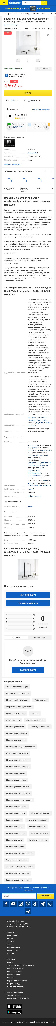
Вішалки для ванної (37, 827)
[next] (51, 171)
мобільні (47, 423)
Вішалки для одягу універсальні (19, 853)
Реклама (10, 954)
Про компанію (12, 935)
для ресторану (34, 458)
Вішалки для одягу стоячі (16, 807)
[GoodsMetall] (10, 143)
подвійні (39, 423)
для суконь (32, 448)
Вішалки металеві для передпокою (20, 747)
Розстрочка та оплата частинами (20, 965)
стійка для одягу (34, 496)
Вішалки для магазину (15, 773)
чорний (31, 489)
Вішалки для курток (14, 840)
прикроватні (42, 418)
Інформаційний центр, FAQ (17, 924)
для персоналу (34, 475)
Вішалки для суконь (39, 833)
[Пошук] (44, 3)
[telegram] (42, 904)
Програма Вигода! (14, 984)
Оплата (10, 962)
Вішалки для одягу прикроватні (19, 800)
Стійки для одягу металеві (17, 753)
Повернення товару (14, 971)
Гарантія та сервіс (14, 975)
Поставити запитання (28, 603)
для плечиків (33, 445)
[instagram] (21, 904)
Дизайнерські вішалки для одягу (19, 867)
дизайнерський (34, 420)
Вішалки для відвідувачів (16, 733)
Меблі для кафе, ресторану (17, 700)
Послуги (10, 978)
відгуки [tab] (15, 638)
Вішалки (35, 713)
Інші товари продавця (41, 109)
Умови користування (15, 995)
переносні (32, 425)
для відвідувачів (34, 473)
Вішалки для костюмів (15, 813)
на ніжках (32, 418)
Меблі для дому (40, 700)
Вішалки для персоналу (39, 727)
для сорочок (33, 455)
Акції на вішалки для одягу (17, 687)
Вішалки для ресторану (37, 820)
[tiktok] (35, 904)
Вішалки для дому (13, 820)
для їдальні (46, 463)
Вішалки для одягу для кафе (17, 880)
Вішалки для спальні (34, 720)
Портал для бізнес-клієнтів (18, 998)
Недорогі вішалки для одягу (17, 693)
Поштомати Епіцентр (15, 987)
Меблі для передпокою (15, 713)
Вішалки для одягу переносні (18, 793)
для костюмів (33, 450)
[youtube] (13, 904)
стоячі (44, 420)
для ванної (32, 483)
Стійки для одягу (13, 720)
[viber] (28, 904)
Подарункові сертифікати (17, 981)
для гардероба (45, 485)
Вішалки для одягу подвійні (17, 760)
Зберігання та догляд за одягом (19, 707)
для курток (43, 455)
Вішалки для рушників (40, 813)
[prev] (45, 171)
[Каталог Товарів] (4, 2)
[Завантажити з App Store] (14, 1006)
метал (30, 506)
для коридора (42, 465)
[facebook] (6, 904)
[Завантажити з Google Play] (14, 1012)
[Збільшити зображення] (48, 35)
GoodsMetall (33, 153)
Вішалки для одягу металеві (17, 767)
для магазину (33, 470)
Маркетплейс (12, 951)
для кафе (46, 480)
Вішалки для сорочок (15, 847)
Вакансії (10, 945)
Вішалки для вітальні (15, 727)
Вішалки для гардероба (15, 740)
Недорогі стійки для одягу (16, 860)
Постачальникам (14, 948)
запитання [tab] (38, 638)
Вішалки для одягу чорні (16, 780)
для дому (32, 465)
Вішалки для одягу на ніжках (18, 787)
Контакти (10, 941)
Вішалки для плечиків (38, 840)
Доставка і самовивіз (15, 968)
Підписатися (46, 896)
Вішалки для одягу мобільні (17, 873)
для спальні (41, 468)
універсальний (34, 463)
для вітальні (33, 485)
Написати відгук (28, 595)
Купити (28, 93)
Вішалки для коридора (15, 833)
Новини (10, 938)
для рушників (45, 450)
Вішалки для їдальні (14, 827)
